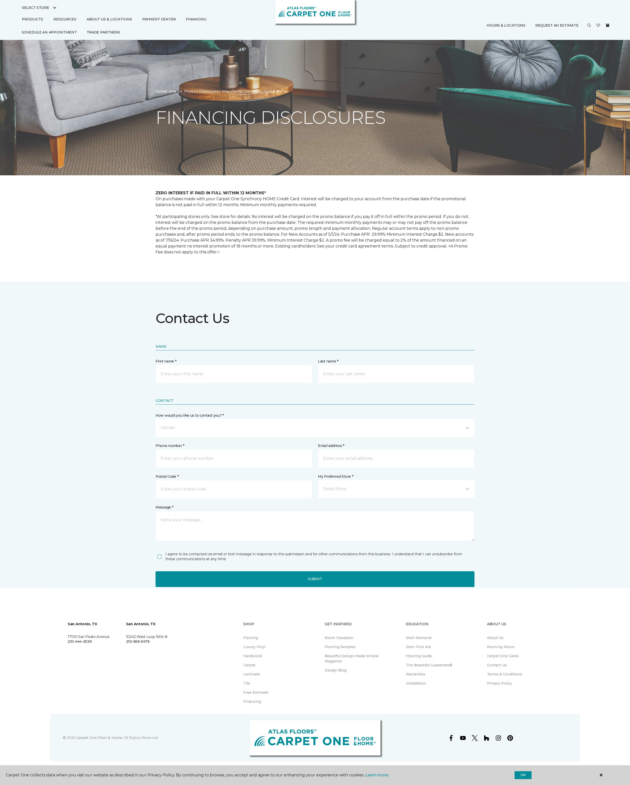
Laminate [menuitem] (251, 674)
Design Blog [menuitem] (335, 670)
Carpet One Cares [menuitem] (503, 656)
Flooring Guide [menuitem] (419, 656)
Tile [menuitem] (246, 683)
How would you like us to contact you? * (190, 415)
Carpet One (166, 91)
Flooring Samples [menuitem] (340, 647)
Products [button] (32, 19)
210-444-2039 (80, 641)
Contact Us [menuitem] (497, 665)
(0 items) (607, 25)
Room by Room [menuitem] (501, 647)
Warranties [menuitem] (415, 674)
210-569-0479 (138, 641)
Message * (164, 507)
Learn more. (377, 775)
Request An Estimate (557, 25)
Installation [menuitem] (416, 683)
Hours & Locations (506, 25)
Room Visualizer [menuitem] (339, 638)
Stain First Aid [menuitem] (418, 647)
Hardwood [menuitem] (252, 656)
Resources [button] (64, 19)
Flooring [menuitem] (250, 638)
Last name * (328, 361)
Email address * (331, 445)
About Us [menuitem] (495, 638)
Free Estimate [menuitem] (255, 692)
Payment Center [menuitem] (159, 19)
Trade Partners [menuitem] (103, 32)
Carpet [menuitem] (249, 665)
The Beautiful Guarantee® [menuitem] (429, 665)
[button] (589, 25)
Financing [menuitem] (196, 19)
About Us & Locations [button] (109, 19)
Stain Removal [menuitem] (418, 638)
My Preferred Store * (335, 476)
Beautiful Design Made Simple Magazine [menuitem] (351, 658)
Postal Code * (167, 476)
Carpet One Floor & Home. (99, 738)
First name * (166, 361)
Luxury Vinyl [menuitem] (254, 647)
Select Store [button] (35, 7)
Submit (315, 579)
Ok (523, 775)
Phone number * (170, 445)
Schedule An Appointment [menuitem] (49, 32)
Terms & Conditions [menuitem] (504, 674)
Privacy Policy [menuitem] (499, 683)
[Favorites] (598, 25)
